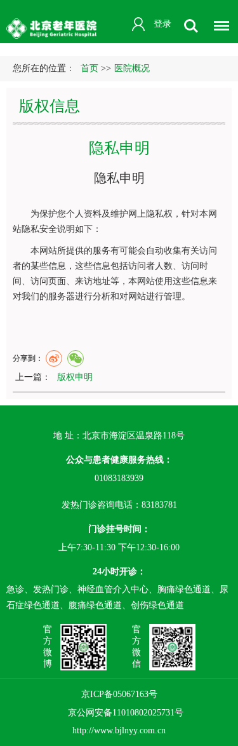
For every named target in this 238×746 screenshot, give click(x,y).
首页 (89, 68)
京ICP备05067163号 (119, 694)
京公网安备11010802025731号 (125, 712)
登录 (162, 24)
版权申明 (75, 377)
